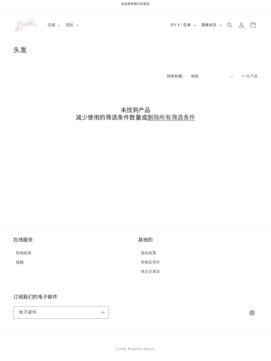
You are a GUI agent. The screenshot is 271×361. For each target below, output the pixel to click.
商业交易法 (150, 272)
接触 (20, 262)
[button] (53, 25)
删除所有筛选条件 (171, 118)
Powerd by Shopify (141, 348)
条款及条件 (150, 262)
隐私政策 (148, 253)
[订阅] (102, 312)
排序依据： (176, 76)
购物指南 (23, 253)
